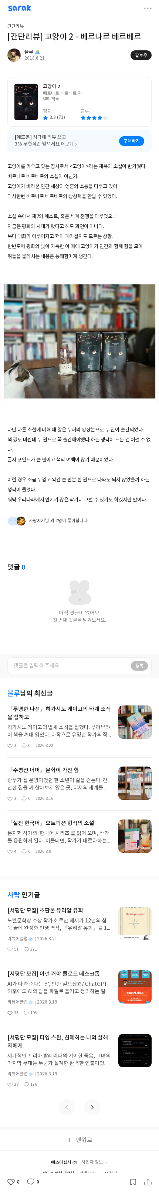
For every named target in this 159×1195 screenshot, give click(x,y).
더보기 (148, 8)
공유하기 (148, 1182)
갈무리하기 (133, 1182)
